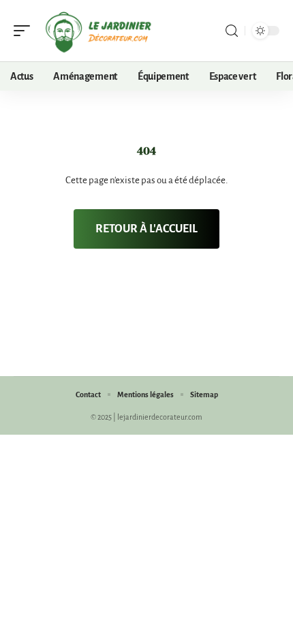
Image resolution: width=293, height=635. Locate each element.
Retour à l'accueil (146, 229)
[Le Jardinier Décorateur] (98, 30)
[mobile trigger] (25, 30)
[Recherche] (231, 31)
